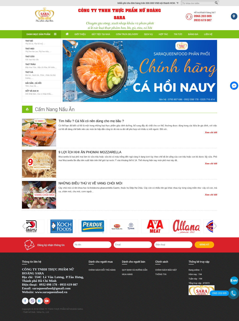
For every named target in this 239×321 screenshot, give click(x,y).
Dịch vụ (148, 34)
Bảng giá (193, 34)
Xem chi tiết (211, 132)
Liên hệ (208, 34)
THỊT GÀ (29, 72)
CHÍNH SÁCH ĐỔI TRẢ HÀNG (102, 269)
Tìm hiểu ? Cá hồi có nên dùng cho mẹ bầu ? (91, 121)
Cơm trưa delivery (127, 34)
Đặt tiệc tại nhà (101, 34)
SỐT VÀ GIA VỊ (32, 90)
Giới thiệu (80, 34)
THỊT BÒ (29, 40)
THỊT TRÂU (30, 64)
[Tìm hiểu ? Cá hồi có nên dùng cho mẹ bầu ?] (39, 132)
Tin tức (178, 34)
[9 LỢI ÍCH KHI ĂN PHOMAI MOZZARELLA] (39, 164)
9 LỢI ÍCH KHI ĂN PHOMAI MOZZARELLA (90, 152)
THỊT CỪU (29, 56)
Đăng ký (204, 244)
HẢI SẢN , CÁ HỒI (33, 83)
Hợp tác (163, 34)
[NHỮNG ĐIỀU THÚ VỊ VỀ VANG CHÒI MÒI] (39, 195)
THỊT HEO (29, 48)
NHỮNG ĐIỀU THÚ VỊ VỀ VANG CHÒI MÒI (90, 183)
